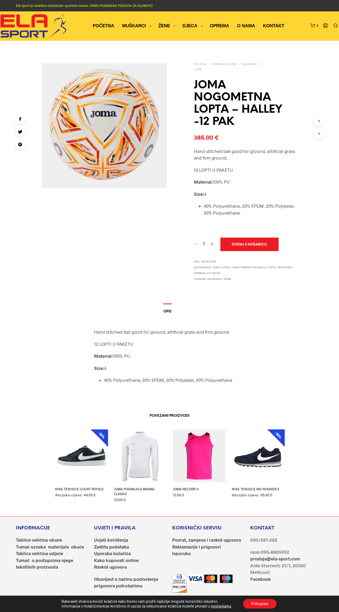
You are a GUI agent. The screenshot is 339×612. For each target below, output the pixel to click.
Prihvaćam (260, 603)
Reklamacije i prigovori (196, 546)
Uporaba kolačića (112, 553)
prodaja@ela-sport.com (275, 558)
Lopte (198, 69)
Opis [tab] (167, 311)
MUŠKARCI (214, 279)
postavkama (221, 606)
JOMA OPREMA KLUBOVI (248, 267)
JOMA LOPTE (221, 267)
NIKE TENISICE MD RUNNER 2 (255, 489)
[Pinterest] (20, 144)
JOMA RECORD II (186, 489)
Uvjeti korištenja (111, 539)
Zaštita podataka (111, 546)
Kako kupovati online (116, 560)
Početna (200, 64)
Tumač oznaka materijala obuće (50, 546)
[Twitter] (20, 131)
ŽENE (227, 279)
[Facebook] (20, 119)
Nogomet (249, 64)
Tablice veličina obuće (39, 539)
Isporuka (181, 553)
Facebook (260, 579)
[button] (314, 25)
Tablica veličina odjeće (39, 553)
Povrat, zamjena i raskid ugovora (206, 539)
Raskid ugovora (110, 566)
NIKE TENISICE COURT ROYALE (79, 489)
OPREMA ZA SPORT (224, 64)
